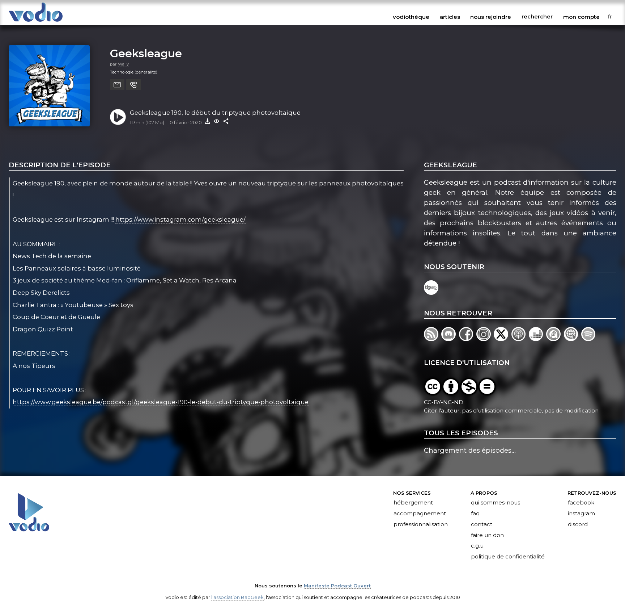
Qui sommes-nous (495, 502)
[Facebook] (467, 339)
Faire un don (487, 535)
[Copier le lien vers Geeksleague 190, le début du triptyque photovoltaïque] (226, 121)
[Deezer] (537, 339)
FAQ (475, 513)
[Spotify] (589, 339)
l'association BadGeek (237, 597)
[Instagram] (485, 339)
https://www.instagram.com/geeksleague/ (180, 219)
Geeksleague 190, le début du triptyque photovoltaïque (215, 112)
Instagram (581, 513)
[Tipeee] (431, 292)
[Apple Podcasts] (520, 339)
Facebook (581, 502)
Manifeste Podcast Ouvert (337, 585)
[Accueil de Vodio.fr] (36, 22)
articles (450, 16)
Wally (123, 64)
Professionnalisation (421, 524)
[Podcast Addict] (555, 339)
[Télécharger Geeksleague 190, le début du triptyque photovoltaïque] (207, 121)
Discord (578, 524)
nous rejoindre (490, 16)
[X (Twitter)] (502, 339)
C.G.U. (478, 546)
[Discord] (450, 339)
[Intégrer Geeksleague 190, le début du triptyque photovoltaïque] (216, 121)
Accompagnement (420, 513)
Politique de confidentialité (508, 557)
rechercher (537, 16)
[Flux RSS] (432, 339)
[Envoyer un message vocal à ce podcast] (133, 84)
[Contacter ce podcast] (117, 84)
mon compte (581, 16)
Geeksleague (146, 53)
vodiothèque (411, 16)
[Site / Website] (572, 339)
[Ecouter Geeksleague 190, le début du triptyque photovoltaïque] (118, 117)
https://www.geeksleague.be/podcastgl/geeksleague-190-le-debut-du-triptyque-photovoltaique (161, 402)
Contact (481, 524)
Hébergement (413, 502)
